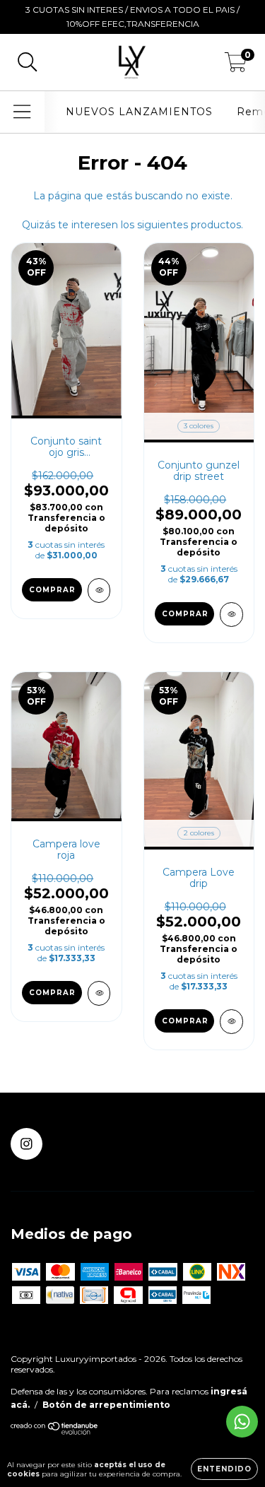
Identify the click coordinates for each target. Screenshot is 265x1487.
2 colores (199, 832)
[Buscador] (28, 62)
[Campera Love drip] (231, 1021)
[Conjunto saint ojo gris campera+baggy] (99, 590)
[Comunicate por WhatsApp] (242, 1422)
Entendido (224, 1469)
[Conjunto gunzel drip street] (231, 614)
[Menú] (22, 112)
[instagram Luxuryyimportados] (26, 1144)
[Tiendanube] (55, 1431)
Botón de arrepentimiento (106, 1404)
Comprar (52, 589)
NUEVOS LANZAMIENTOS (139, 111)
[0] (235, 65)
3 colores (198, 425)
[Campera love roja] (99, 993)
